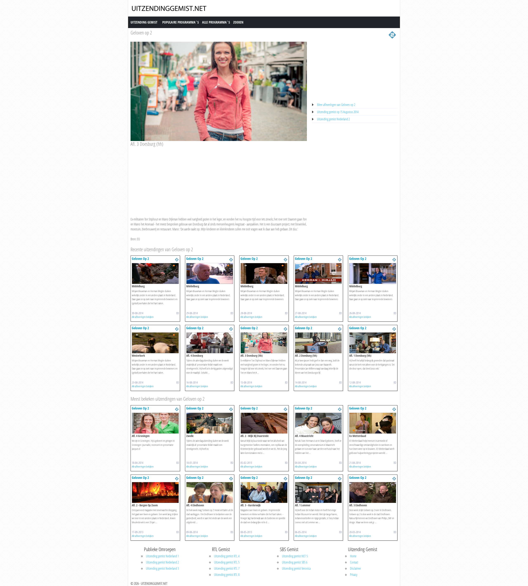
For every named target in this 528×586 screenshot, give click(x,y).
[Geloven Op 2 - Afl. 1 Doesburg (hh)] (372, 342)
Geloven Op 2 (140, 258)
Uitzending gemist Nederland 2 (333, 119)
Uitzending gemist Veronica (296, 568)
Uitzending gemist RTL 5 (226, 562)
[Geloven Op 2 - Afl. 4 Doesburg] (209, 342)
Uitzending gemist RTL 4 (226, 556)
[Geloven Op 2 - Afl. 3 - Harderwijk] (264, 492)
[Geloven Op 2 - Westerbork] (155, 342)
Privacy (353, 574)
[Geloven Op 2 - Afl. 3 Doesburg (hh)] (264, 342)
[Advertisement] (219, 178)
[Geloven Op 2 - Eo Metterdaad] (372, 422)
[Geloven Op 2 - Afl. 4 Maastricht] (318, 422)
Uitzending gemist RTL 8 (226, 574)
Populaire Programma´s (180, 22)
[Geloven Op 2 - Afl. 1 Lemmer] (318, 492)
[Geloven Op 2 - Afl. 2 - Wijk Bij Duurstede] (264, 422)
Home (353, 556)
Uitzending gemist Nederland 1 (162, 556)
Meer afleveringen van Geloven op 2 (336, 104)
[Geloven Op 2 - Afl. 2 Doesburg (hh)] (318, 342)
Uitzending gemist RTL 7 (226, 568)
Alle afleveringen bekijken (143, 317)
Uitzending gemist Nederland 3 (162, 568)
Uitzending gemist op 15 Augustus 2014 (337, 112)
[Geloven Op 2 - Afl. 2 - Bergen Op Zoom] (155, 492)
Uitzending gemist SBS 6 (294, 562)
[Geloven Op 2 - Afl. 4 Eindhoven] (209, 492)
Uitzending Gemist (144, 22)
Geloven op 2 (141, 32)
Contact (354, 562)
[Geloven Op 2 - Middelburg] (155, 273)
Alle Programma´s (216, 22)
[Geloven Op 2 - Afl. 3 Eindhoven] (372, 492)
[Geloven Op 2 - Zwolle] (209, 422)
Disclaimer (355, 568)
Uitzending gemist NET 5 (295, 556)
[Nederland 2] (392, 34)
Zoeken (238, 22)
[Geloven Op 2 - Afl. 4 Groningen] (155, 422)
